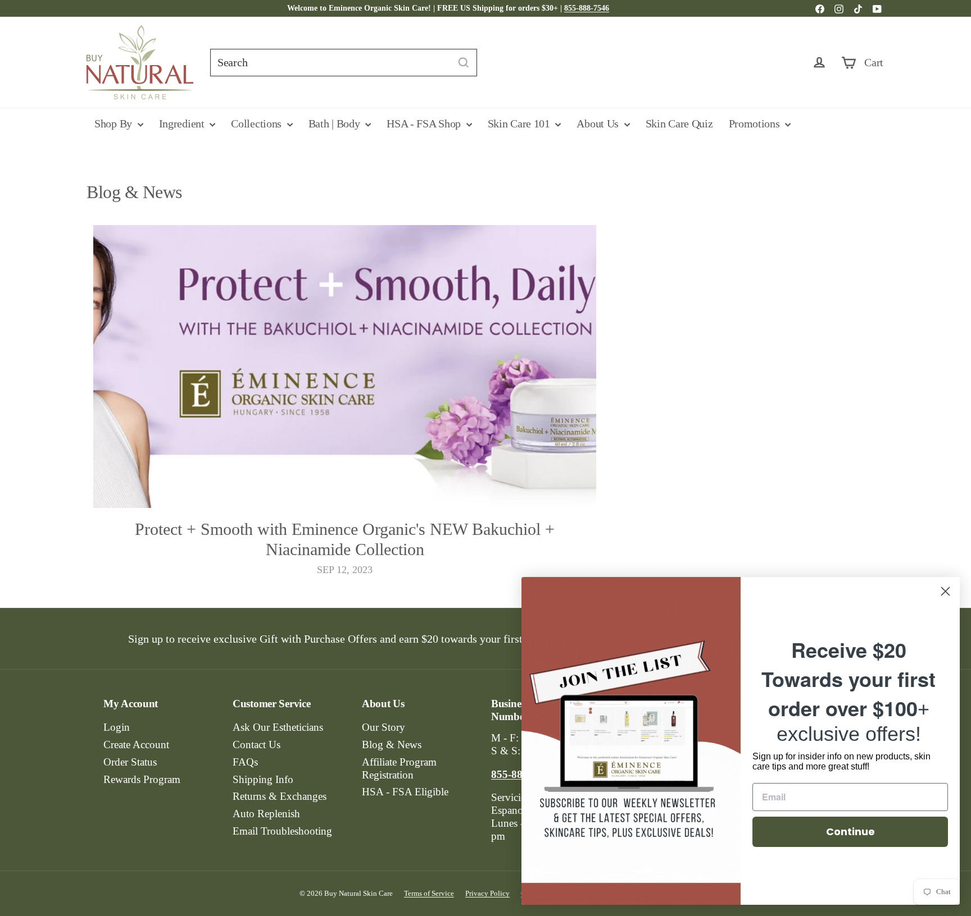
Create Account (136, 744)
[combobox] (343, 62)
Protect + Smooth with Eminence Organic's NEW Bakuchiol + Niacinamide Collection (345, 539)
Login (116, 727)
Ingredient (183, 123)
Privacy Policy (487, 893)
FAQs (245, 762)
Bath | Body (335, 123)
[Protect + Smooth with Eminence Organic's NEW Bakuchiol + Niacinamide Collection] (344, 366)
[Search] (463, 62)
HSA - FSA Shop (425, 123)
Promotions (756, 123)
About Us (599, 123)
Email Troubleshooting (282, 831)
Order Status (130, 762)
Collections (257, 123)
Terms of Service (429, 893)
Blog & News (391, 744)
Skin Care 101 (520, 123)
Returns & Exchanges (279, 796)
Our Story (383, 727)
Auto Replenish (266, 813)
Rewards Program (141, 779)
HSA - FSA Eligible (405, 792)
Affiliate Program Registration (399, 768)
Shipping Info (263, 779)
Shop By (114, 123)
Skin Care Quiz (679, 123)
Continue (850, 832)
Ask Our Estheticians (278, 727)
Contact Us (256, 744)
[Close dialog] (945, 591)
